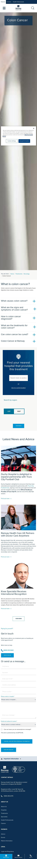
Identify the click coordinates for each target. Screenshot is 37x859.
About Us (4, 806)
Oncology (27, 274)
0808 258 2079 (8, 796)
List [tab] (9, 411)
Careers (9, 2)
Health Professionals (18, 2)
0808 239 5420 (9, 650)
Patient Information (6, 841)
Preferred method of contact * (9, 721)
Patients (3, 2)
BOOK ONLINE (7, 655)
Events (3, 837)
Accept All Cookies (24, 141)
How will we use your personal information (17, 741)
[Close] (34, 128)
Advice (3, 834)
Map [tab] (19, 411)
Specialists (4, 817)
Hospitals (4, 810)
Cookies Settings (12, 141)
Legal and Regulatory (7, 851)
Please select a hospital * (8, 696)
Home (12, 274)
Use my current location (18, 388)
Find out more (5, 498)
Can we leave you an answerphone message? (17, 729)
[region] (18, 135)
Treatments (18, 274)
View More (18, 426)
